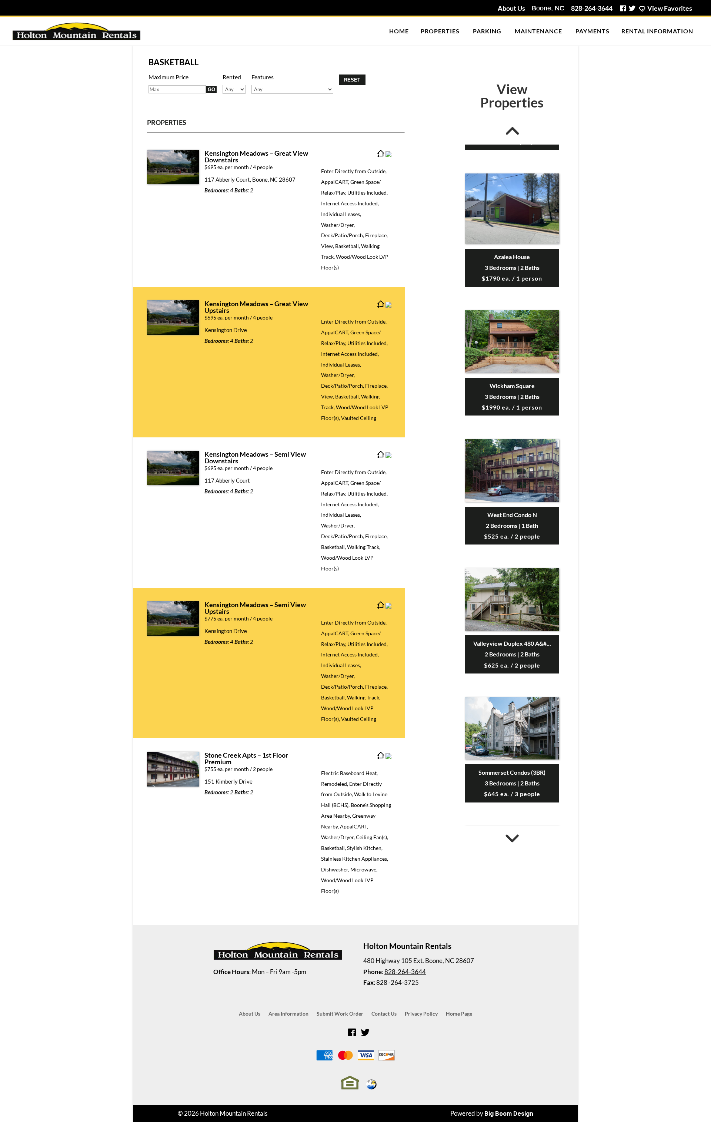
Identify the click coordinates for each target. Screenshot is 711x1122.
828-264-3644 (591, 8)
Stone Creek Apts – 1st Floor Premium (246, 758)
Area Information (288, 1014)
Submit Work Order (340, 1014)
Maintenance (538, 30)
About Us (511, 8)
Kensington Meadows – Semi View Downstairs (255, 457)
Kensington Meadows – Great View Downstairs (256, 156)
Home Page (459, 1014)
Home (399, 30)
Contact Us (384, 1014)
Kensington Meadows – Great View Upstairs (256, 306)
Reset (352, 80)
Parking (487, 30)
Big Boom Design (508, 1113)
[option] (512, 365)
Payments (592, 30)
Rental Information (657, 30)
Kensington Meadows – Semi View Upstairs (255, 607)
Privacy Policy (421, 1014)
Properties (440, 30)
